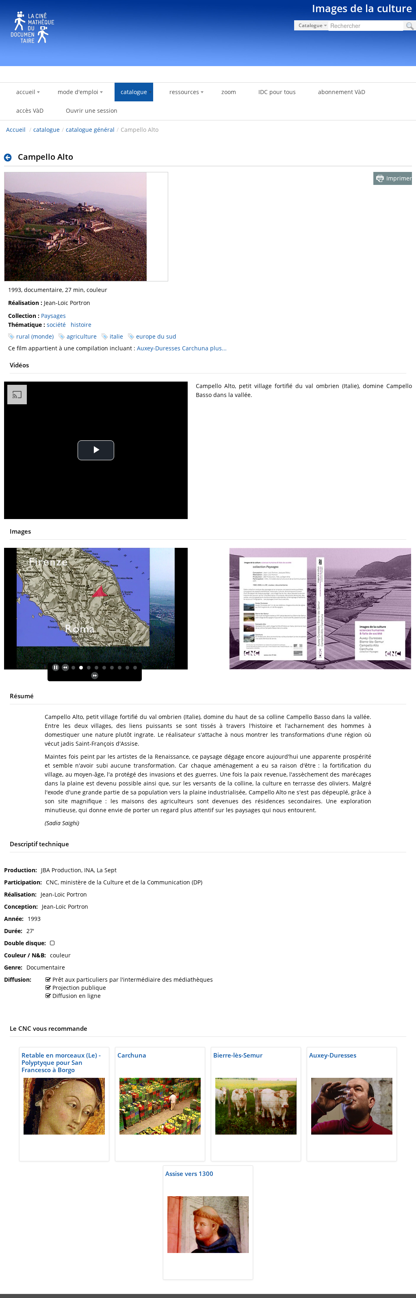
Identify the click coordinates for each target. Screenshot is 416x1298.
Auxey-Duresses (158, 348)
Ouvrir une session (91, 110)
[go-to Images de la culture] (208, 32)
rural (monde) (35, 336)
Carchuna (195, 348)
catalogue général (90, 129)
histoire (81, 324)
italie (116, 336)
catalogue (46, 129)
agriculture (82, 336)
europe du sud (156, 336)
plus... (218, 348)
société (56, 324)
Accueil (16, 129)
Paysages (53, 316)
